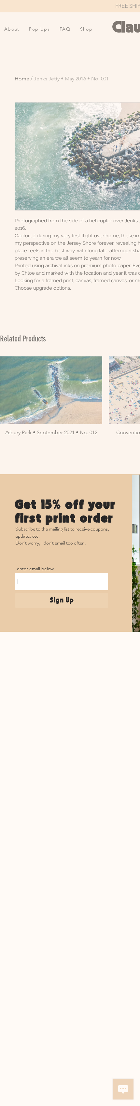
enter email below (35, 568)
